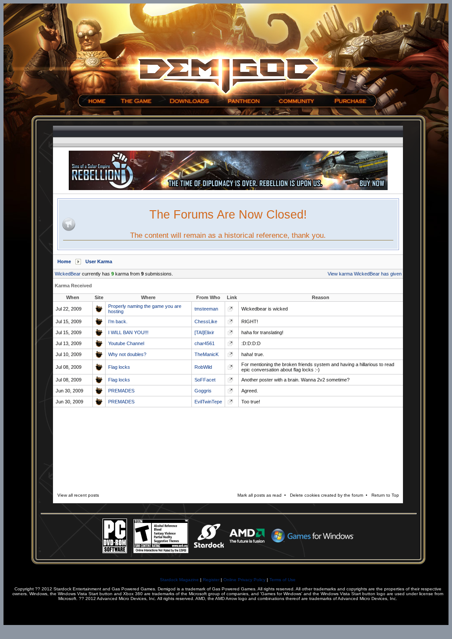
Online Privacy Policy (244, 579)
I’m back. (117, 321)
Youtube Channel (126, 343)
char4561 (204, 343)
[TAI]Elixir (204, 332)
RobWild (203, 367)
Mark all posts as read (259, 495)
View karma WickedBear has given (365, 273)
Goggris (203, 390)
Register (211, 579)
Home (64, 261)
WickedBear (68, 273)
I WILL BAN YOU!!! (128, 332)
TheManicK (206, 354)
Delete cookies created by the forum (326, 495)
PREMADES (121, 390)
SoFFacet (204, 379)
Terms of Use (282, 579)
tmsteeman (206, 308)
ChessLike (205, 321)
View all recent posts (78, 495)
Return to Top (385, 495)
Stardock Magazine (179, 579)
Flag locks (119, 367)
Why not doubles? (127, 354)
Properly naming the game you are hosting (144, 309)
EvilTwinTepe (208, 401)
